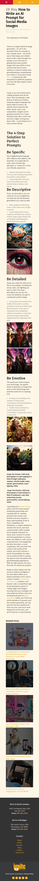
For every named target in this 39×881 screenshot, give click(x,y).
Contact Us (19, 853)
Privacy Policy (28, 874)
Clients (19, 843)
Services (19, 845)
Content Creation (23, 29)
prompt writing (24, 507)
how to (9, 77)
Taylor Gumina (10, 32)
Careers (19, 850)
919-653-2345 (22, 829)
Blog (19, 848)
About (19, 840)
